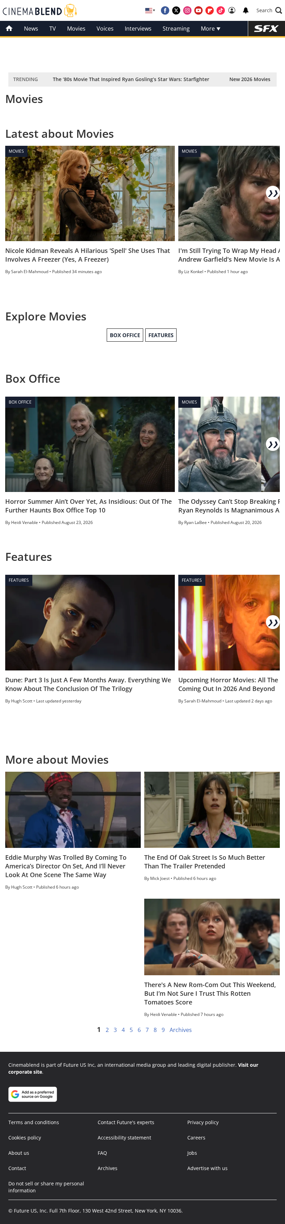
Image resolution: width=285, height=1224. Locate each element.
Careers (196, 1137)
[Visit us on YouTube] (198, 10)
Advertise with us (207, 1168)
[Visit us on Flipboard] (209, 10)
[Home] (9, 28)
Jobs (192, 1153)
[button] (269, 10)
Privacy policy (203, 1122)
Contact (17, 1168)
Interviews (138, 28)
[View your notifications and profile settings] (246, 10)
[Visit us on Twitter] (176, 10)
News (31, 28)
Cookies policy (24, 1137)
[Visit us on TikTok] (221, 10)
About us (18, 1153)
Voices (105, 28)
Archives (181, 1030)
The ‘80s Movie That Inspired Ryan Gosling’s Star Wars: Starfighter (131, 79)
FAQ (102, 1153)
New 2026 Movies (249, 79)
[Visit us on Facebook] (165, 10)
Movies (76, 28)
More (208, 28)
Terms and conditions (33, 1122)
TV (52, 28)
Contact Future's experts (126, 1122)
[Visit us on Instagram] (187, 10)
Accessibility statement (124, 1137)
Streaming (176, 28)
